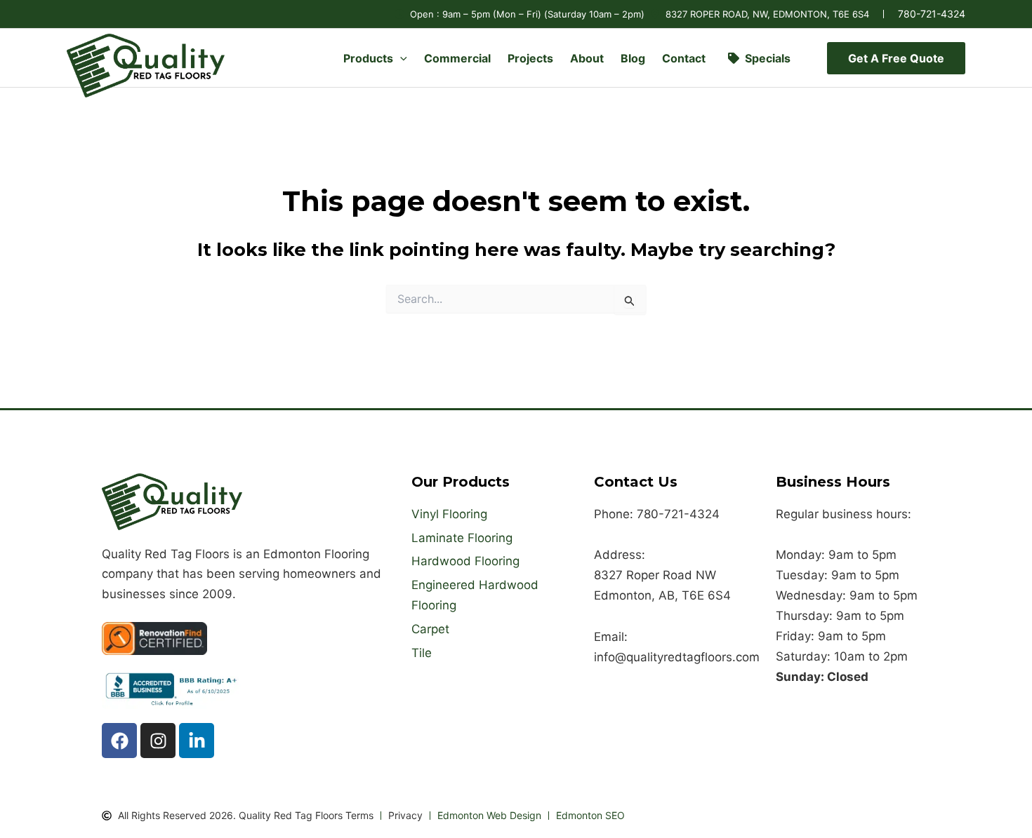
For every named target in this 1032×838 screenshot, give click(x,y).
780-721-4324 (931, 14)
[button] (400, 58)
